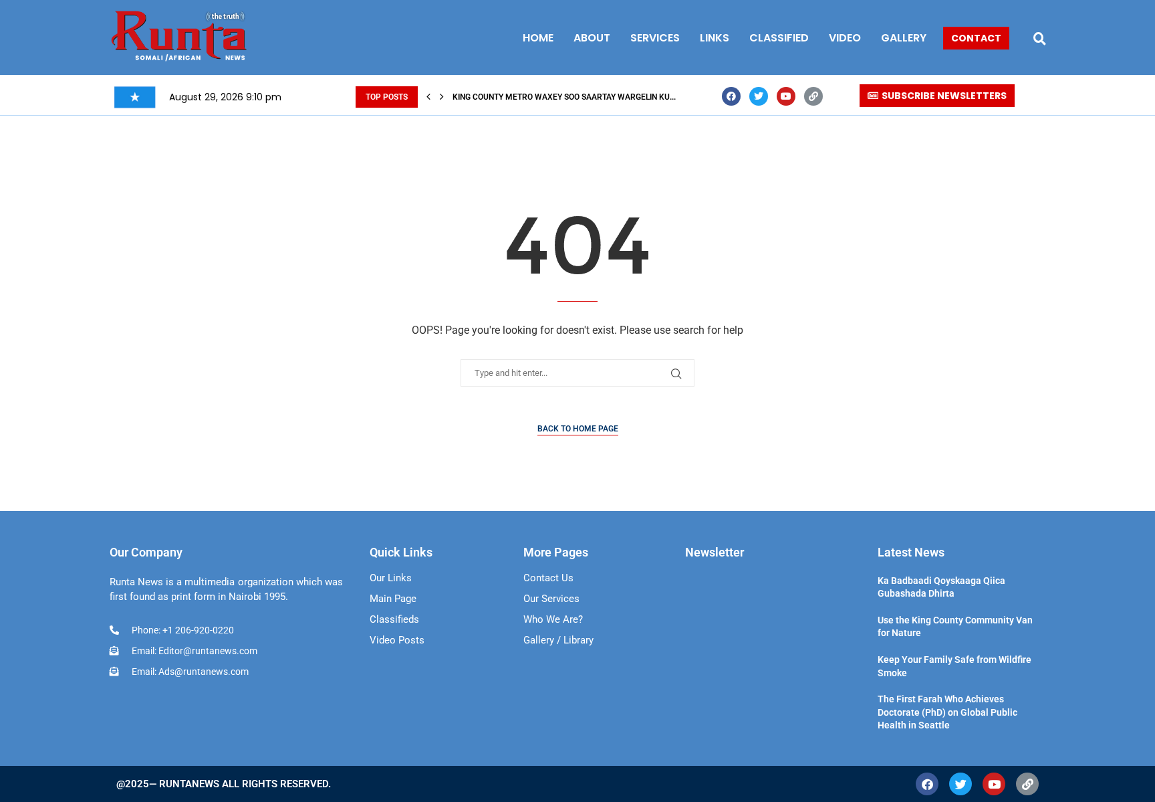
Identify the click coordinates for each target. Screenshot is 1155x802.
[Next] (441, 97)
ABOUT (591, 37)
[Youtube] (786, 96)
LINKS (714, 37)
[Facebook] (731, 96)
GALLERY (903, 37)
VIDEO (845, 37)
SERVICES (655, 37)
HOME (538, 37)
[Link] (813, 96)
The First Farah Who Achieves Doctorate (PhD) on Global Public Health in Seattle (947, 712)
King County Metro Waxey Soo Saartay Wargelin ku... (564, 97)
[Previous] (428, 97)
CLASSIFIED (779, 37)
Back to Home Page (577, 428)
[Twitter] (758, 96)
